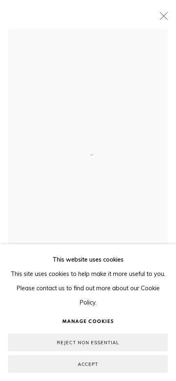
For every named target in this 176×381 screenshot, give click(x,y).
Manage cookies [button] (88, 321)
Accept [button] (88, 364)
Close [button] (162, 18)
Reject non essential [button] (88, 342)
